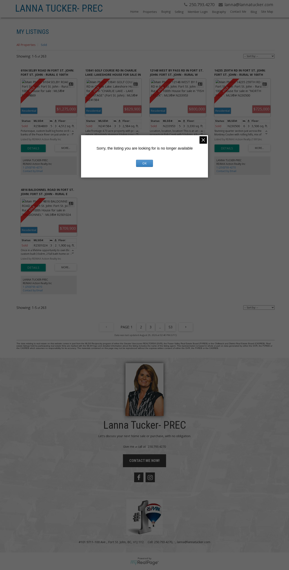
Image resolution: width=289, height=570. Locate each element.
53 (170, 327)
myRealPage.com (144, 563)
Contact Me (238, 12)
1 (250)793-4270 (32, 167)
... (160, 327)
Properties (150, 12)
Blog (253, 12)
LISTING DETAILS (33, 148)
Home (134, 12)
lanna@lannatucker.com (193, 542)
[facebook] (138, 477)
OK (144, 163)
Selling (179, 12)
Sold (44, 45)
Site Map (267, 12)
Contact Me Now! (144, 460)
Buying (166, 12)
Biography (219, 12)
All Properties (26, 45)
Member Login (198, 12)
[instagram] (150, 477)
